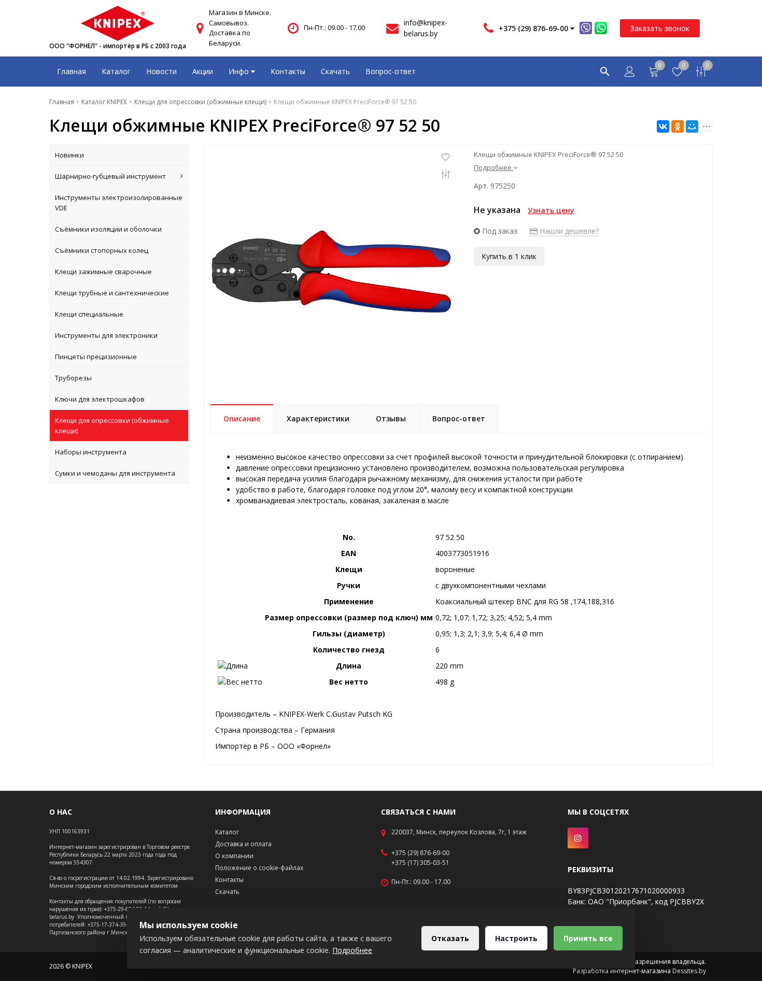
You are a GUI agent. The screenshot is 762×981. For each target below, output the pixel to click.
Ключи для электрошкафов (100, 399)
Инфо (240, 71)
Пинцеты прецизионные (96, 356)
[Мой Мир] (692, 126)
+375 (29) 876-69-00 (420, 853)
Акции (202, 71)
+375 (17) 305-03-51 (420, 863)
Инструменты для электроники (106, 335)
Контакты (288, 71)
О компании (234, 855)
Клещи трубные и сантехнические (112, 292)
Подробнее (352, 950)
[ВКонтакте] (663, 126)
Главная (71, 71)
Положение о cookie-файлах (259, 867)
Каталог (116, 71)
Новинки (69, 155)
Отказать (450, 938)
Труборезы (73, 377)
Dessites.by (689, 970)
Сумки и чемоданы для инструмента (115, 473)
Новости (161, 71)
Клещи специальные (89, 314)
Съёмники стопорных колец (101, 250)
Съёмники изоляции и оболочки (108, 229)
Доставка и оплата (243, 844)
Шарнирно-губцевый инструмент (110, 176)
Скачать (335, 71)
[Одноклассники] (677, 126)
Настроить (516, 938)
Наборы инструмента (90, 452)
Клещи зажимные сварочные (103, 271)
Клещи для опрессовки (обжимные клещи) (112, 425)
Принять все (588, 938)
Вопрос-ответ (390, 71)
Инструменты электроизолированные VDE (118, 202)
